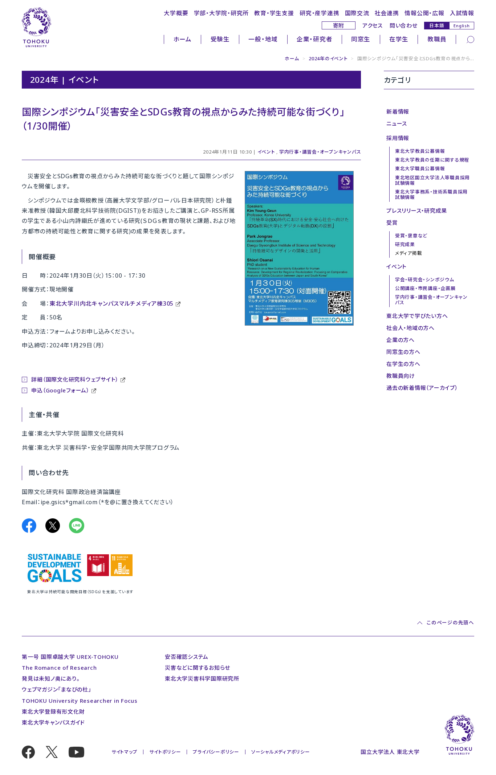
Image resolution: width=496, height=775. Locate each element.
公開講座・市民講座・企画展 (425, 288)
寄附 (339, 25)
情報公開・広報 (424, 13)
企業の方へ (400, 339)
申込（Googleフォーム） (60, 390)
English (461, 25)
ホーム (183, 39)
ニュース (396, 123)
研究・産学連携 (319, 13)
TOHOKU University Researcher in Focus (80, 700)
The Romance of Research (59, 667)
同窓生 (360, 39)
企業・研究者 (315, 39)
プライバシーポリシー (216, 752)
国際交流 (357, 13)
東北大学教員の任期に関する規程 (432, 159)
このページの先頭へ (450, 623)
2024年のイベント (328, 58)
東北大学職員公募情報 (420, 168)
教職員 (437, 39)
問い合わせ (404, 25)
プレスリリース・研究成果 (416, 210)
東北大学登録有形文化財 (53, 711)
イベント (266, 151)
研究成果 (405, 244)
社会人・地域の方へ (410, 327)
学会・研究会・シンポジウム (424, 279)
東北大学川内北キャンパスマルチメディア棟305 (111, 303)
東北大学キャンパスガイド (53, 722)
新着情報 (397, 111)
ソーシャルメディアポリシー (280, 752)
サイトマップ (124, 752)
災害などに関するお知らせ (197, 667)
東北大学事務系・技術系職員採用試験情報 (431, 194)
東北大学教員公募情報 (420, 151)
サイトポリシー (165, 752)
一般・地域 (263, 39)
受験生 (220, 39)
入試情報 (462, 13)
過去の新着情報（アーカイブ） (422, 387)
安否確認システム (186, 656)
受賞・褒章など (411, 235)
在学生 (398, 39)
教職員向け (400, 375)
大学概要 (176, 13)
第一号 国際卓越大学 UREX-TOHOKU (70, 656)
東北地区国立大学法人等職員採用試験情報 (432, 180)
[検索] (470, 39)
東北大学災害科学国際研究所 (202, 678)
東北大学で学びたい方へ (417, 315)
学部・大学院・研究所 (221, 13)
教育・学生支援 (274, 13)
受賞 (392, 222)
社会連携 (387, 13)
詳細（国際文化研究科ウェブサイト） (74, 379)
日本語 (436, 25)
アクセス (372, 25)
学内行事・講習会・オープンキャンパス (320, 151)
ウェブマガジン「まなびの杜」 (56, 689)
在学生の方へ (403, 363)
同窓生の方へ (403, 351)
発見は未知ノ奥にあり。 (50, 678)
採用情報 (397, 138)
